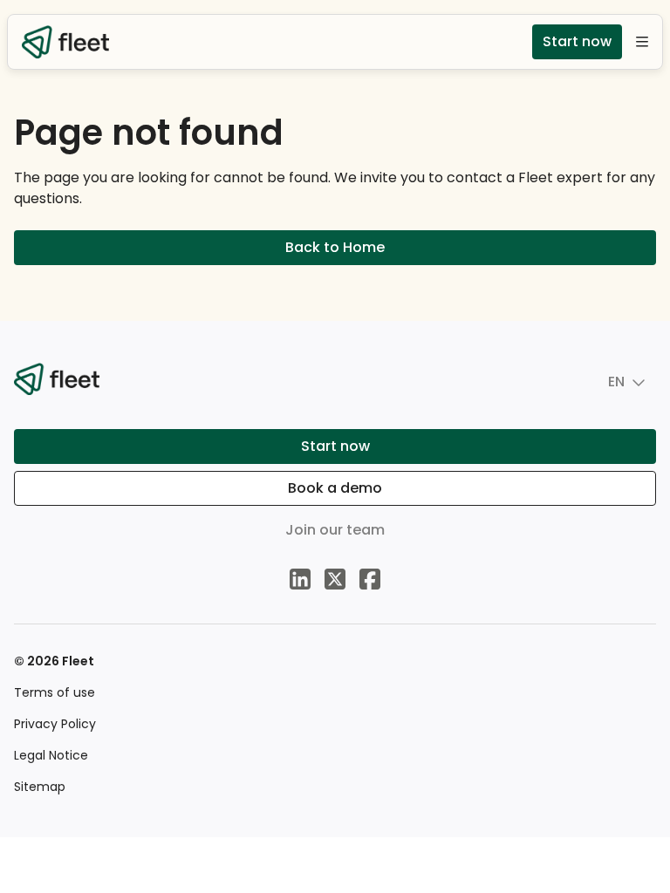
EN (616, 382)
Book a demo (335, 488)
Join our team (335, 530)
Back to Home (335, 247)
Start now (577, 41)
